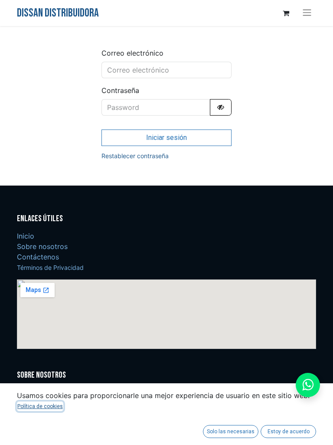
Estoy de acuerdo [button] (289, 431)
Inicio (25, 236)
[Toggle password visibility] (221, 107)
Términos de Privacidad (50, 267)
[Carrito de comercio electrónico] (285, 13)
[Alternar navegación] (307, 13)
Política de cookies (40, 406)
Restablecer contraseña (135, 155)
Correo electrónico (132, 53)
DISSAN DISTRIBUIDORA (58, 13)
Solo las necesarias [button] (231, 431)
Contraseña (120, 90)
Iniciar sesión (166, 137)
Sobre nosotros (42, 246)
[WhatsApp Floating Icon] (307, 385)
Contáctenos (38, 256)
